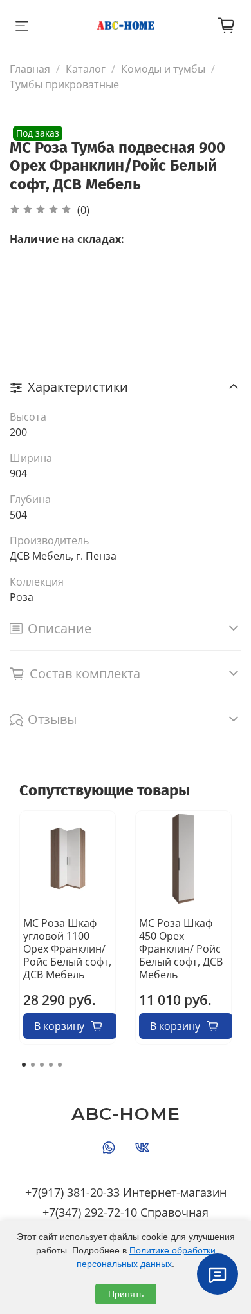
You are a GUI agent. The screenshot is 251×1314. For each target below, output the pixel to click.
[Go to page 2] (33, 1065)
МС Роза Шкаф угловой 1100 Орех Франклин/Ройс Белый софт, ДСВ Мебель (67, 949)
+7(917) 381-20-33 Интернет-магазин (126, 1192)
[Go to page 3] (42, 1065)
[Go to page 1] (24, 1065)
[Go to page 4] (51, 1065)
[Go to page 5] (60, 1065)
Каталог (86, 69)
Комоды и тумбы (163, 69)
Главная (30, 69)
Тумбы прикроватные (64, 84)
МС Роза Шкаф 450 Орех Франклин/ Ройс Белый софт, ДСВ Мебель (181, 949)
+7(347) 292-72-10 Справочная (125, 1212)
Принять (126, 1294)
